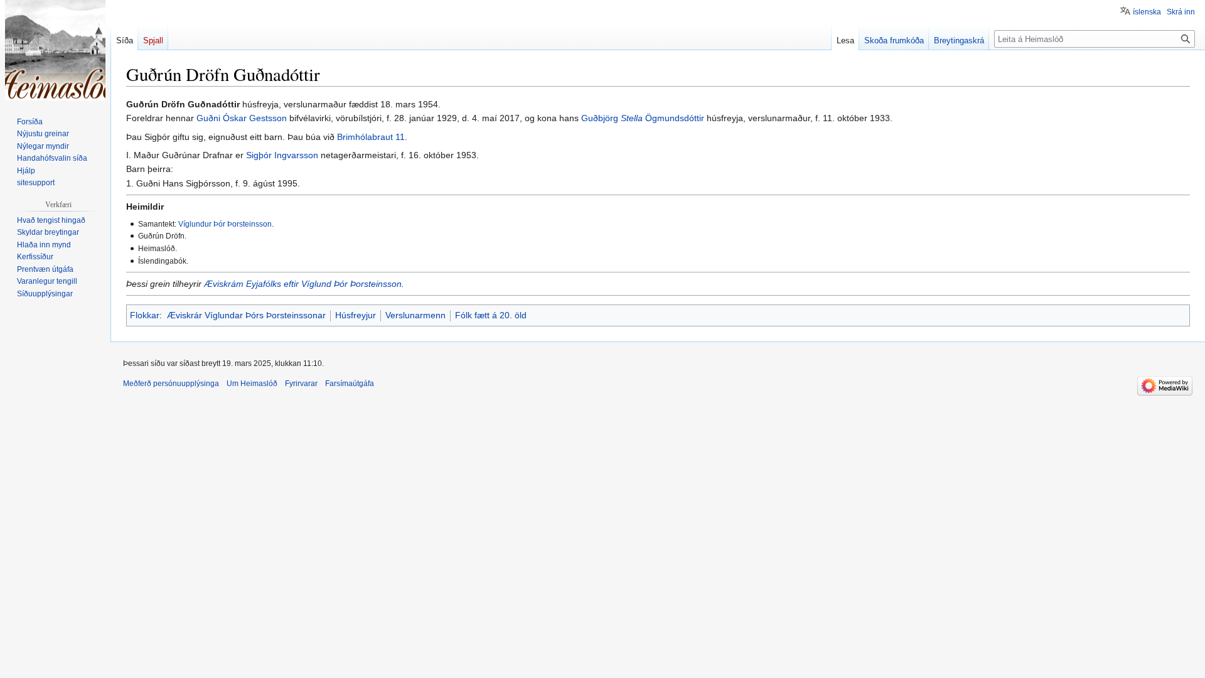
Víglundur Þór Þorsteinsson (225, 224)
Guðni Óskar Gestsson (241, 118)
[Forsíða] (55, 50)
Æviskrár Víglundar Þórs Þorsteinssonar (246, 315)
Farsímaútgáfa (349, 383)
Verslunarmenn (415, 315)
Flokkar (144, 315)
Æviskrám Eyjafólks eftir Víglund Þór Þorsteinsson (303, 284)
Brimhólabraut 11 (371, 137)
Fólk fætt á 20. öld (491, 315)
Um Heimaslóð (252, 383)
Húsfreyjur (355, 315)
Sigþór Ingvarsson (282, 155)
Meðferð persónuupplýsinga (171, 383)
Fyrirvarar (301, 383)
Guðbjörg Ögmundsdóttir (642, 118)
